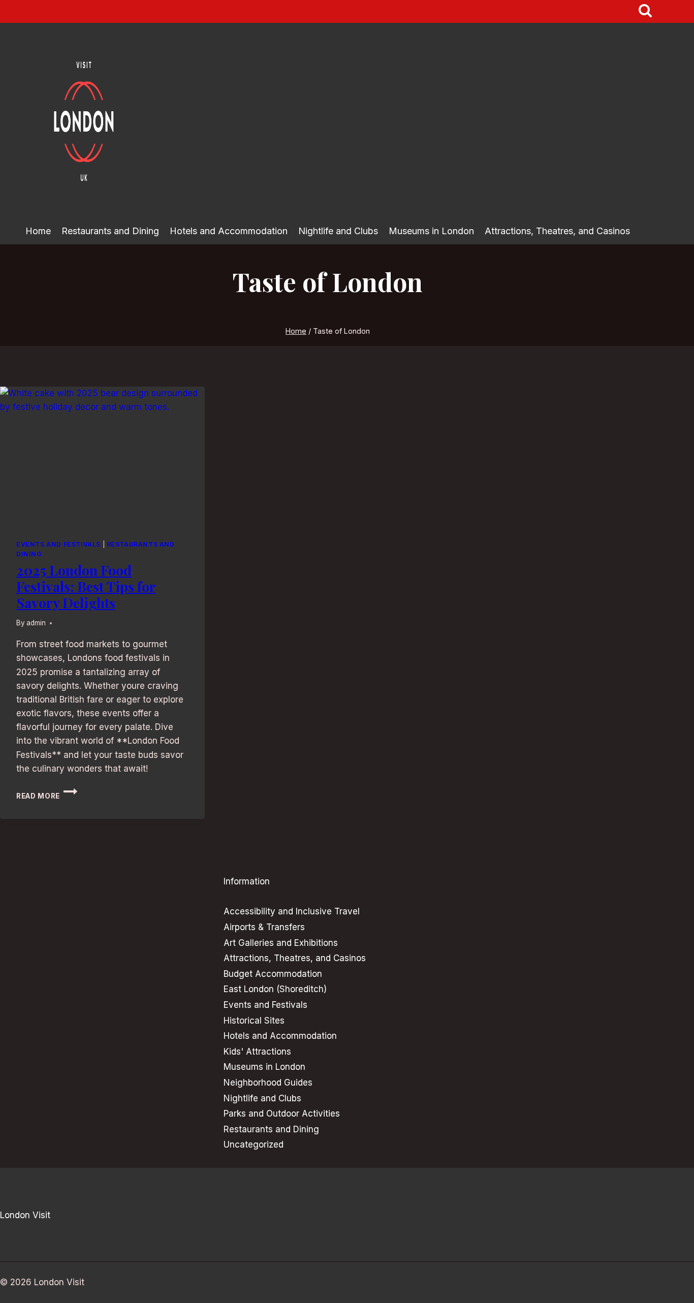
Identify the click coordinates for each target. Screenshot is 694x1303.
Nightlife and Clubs (338, 231)
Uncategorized (253, 1144)
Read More (46, 796)
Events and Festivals (58, 544)
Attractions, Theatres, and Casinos (557, 231)
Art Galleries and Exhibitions (281, 943)
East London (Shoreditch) (275, 989)
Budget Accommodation (273, 974)
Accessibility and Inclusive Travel (292, 911)
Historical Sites (254, 1020)
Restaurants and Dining (110, 231)
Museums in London (431, 231)
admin (36, 623)
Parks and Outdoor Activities (282, 1113)
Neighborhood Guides (268, 1082)
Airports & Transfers (264, 927)
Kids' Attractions (257, 1051)
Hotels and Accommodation (229, 231)
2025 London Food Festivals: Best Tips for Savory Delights (86, 586)
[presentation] (102, 455)
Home (38, 231)
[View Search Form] (645, 11)
